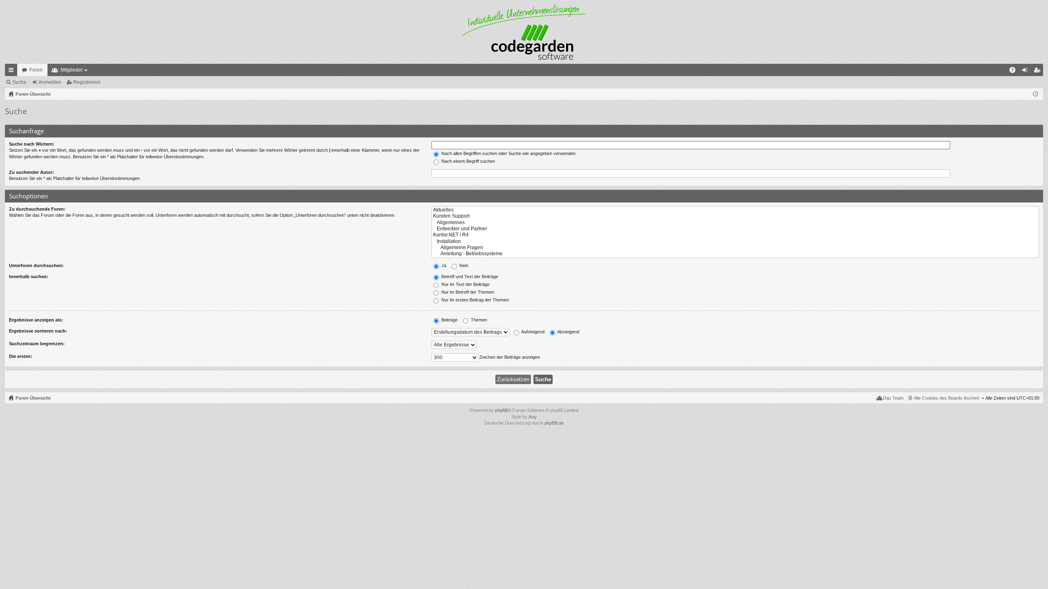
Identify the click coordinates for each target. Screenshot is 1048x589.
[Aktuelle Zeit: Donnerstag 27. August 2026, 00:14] (1035, 94)
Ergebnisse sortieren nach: (38, 330)
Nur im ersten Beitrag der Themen (474, 299)
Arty (533, 416)
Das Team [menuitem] (893, 398)
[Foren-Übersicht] (524, 32)
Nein (463, 265)
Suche (19, 82)
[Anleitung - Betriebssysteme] (735, 254)
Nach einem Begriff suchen (467, 161)
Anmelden (49, 82)
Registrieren (87, 82)
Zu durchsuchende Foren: (37, 209)
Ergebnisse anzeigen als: (36, 319)
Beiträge (449, 319)
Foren (36, 70)
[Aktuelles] (735, 210)
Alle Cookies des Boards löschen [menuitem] (946, 398)
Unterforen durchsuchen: (36, 265)
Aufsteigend (532, 331)
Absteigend (567, 331)
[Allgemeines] (735, 223)
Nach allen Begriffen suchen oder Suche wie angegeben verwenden (508, 153)
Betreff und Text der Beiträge (469, 276)
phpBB (501, 410)
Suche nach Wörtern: (31, 144)
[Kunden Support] (735, 216)
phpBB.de (554, 422)
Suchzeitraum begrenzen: (37, 343)
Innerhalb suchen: (28, 276)
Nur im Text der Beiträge (465, 284)
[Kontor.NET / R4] (735, 235)
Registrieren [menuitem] (1038, 71)
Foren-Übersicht (33, 398)
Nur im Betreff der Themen (467, 292)
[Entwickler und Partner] (735, 229)
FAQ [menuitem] (1015, 71)
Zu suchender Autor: (31, 172)
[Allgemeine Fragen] (735, 248)
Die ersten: (20, 356)
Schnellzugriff (12, 71)
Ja (443, 265)
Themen (478, 319)
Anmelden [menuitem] (1026, 71)
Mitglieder (72, 70)
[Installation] (735, 241)
